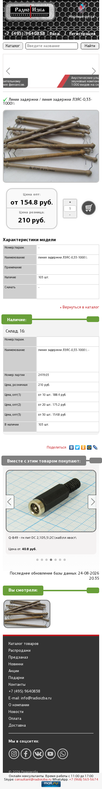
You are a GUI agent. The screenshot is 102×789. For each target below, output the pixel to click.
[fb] (26, 753)
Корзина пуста (81, 16)
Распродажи (19, 651)
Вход (55, 33)
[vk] (38, 753)
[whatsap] (62, 753)
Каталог (13, 45)
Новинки (15, 664)
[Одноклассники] (83, 446)
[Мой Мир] (89, 446)
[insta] (13, 753)
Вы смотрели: (23, 590)
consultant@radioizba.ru (33, 779)
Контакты (17, 685)
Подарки (16, 678)
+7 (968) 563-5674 (83, 779)
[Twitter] (77, 446)
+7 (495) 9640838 (24, 33)
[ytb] (50, 753)
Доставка (17, 725)
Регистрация (82, 33)
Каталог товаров (23, 644)
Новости (16, 712)
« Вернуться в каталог (79, 307)
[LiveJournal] (95, 446)
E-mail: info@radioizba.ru (30, 698)
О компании (18, 705)
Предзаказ (18, 657)
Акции (13, 671)
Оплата (14, 719)
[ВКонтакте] (72, 446)
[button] (8, 71)
